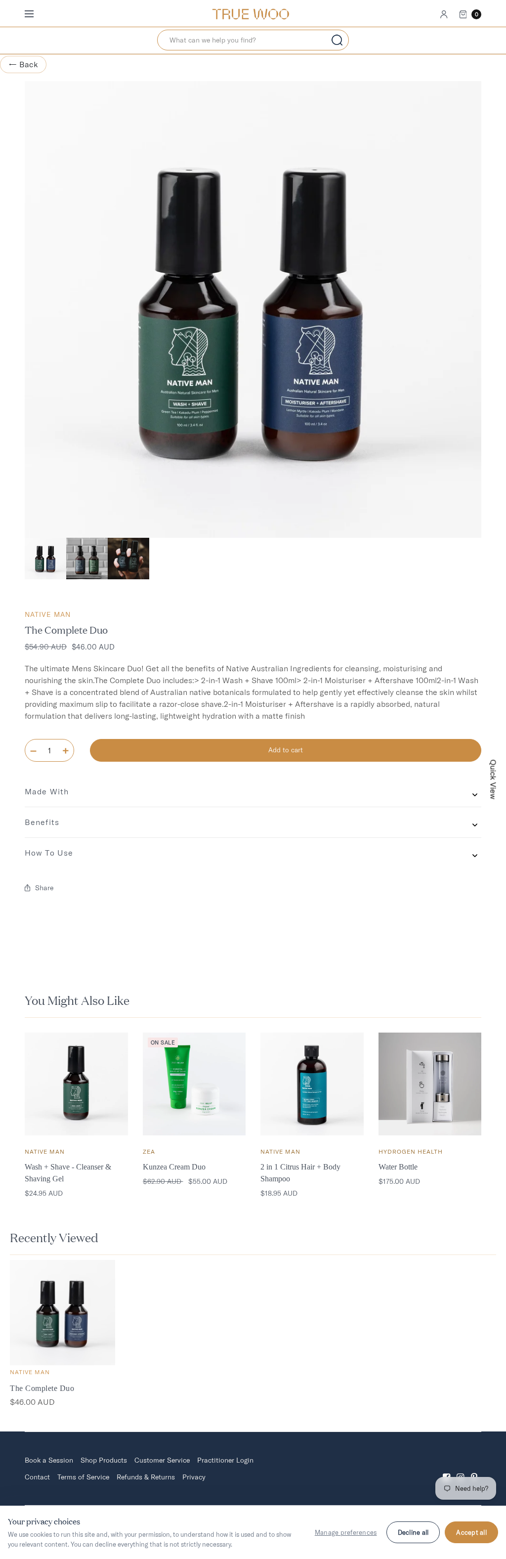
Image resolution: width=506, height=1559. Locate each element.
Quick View (494, 780)
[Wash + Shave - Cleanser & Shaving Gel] (76, 1084)
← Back (23, 64)
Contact (37, 1476)
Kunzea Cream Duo (174, 1167)
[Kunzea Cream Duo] (194, 1084)
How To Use (49, 853)
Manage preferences (346, 1532)
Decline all (413, 1532)
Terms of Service (83, 1476)
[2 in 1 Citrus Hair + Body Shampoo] (312, 1084)
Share (44, 887)
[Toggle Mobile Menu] (35, 14)
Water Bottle (398, 1167)
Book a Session (49, 1460)
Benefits (42, 822)
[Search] (337, 40)
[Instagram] (460, 1469)
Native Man (48, 614)
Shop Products (104, 1460)
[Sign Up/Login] (444, 14)
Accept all (471, 1532)
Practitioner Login (225, 1460)
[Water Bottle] (430, 1084)
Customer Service (162, 1460)
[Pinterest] (474, 1469)
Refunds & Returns (146, 1476)
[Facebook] (446, 1469)
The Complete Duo (42, 1388)
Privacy (194, 1476)
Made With (47, 791)
